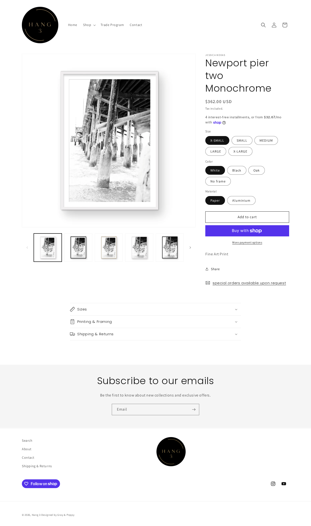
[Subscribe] (193, 409)
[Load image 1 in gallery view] (48, 247)
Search (27, 440)
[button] (89, 25)
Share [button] (215, 269)
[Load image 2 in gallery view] (78, 247)
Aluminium (241, 200)
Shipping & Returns (37, 466)
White (215, 170)
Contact (28, 457)
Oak (256, 170)
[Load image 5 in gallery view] (170, 247)
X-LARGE (240, 151)
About (27, 449)
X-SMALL (217, 140)
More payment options (247, 242)
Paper (215, 200)
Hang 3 (36, 515)
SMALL (242, 140)
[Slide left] (27, 247)
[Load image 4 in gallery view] (139, 247)
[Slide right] (190, 247)
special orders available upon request (249, 282)
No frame (218, 181)
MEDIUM (266, 140)
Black (236, 170)
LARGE (215, 151)
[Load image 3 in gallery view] (109, 247)
